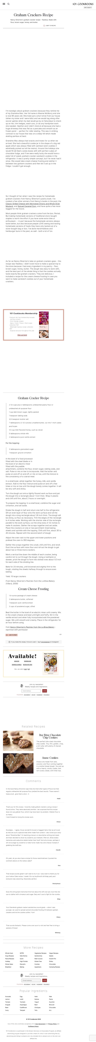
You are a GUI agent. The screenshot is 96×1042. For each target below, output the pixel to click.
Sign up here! (22, 335)
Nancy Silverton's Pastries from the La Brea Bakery (32, 627)
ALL (50, 1010)
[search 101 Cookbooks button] (8, 3)
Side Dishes (23, 956)
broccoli (51, 1004)
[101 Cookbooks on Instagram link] (9, 641)
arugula (7, 1004)
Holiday (7, 961)
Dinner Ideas (9, 964)
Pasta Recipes (9, 958)
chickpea (37, 1007)
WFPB (22, 953)
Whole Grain (9, 953)
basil (35, 1004)
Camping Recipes (54, 967)
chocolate (52, 1007)
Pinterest (47, 694)
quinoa (36, 999)
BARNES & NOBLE (16, 664)
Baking (22, 967)
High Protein (24, 961)
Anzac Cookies (50, 757)
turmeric (22, 1002)
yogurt (36, 1002)
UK (29, 669)
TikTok (33, 694)
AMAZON (16, 661)
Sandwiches (38, 956)
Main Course (38, 958)
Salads (51, 956)
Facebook (39, 694)
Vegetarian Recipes (40, 953)
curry (7, 1010)
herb (36, 996)
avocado (8, 996)
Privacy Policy (52, 1024)
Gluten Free (38, 961)
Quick (21, 958)
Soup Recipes (9, 956)
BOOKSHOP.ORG (27, 664)
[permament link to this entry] (60, 634)
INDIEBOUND (27, 661)
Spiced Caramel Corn (27, 206)
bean (6, 1007)
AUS (25, 669)
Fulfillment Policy (33, 1026)
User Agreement (40, 1024)
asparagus (23, 1004)
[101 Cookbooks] (83, 3)
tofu (35, 1010)
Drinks (51, 961)
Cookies (37, 964)
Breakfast (8, 967)
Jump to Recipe (51, 25)
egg (21, 996)
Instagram (27, 694)
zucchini (51, 1002)
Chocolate (52, 964)
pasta (51, 999)
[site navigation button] (4, 3)
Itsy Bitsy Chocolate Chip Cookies (50, 736)
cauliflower (23, 1007)
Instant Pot (52, 958)
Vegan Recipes (53, 953)
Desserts (23, 964)
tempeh (22, 1010)
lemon (7, 999)
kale (50, 996)
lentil (21, 999)
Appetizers (37, 967)
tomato (7, 1002)
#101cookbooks (45, 642)
